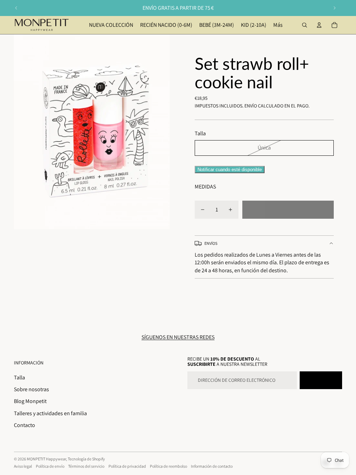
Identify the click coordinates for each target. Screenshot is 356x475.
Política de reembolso (168, 466)
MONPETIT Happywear (46, 458)
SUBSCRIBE (320, 380)
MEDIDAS (205, 186)
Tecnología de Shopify (86, 458)
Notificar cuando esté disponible (229, 169)
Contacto (24, 425)
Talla (19, 377)
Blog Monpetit (30, 401)
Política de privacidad (127, 466)
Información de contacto (212, 466)
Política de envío (50, 466)
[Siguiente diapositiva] (334, 8)
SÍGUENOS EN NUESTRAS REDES (178, 337)
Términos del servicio (86, 466)
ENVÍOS (210, 243)
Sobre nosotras (31, 389)
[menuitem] (278, 25)
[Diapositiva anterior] (16, 8)
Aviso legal (23, 466)
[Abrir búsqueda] (304, 25)
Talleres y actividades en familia (50, 413)
